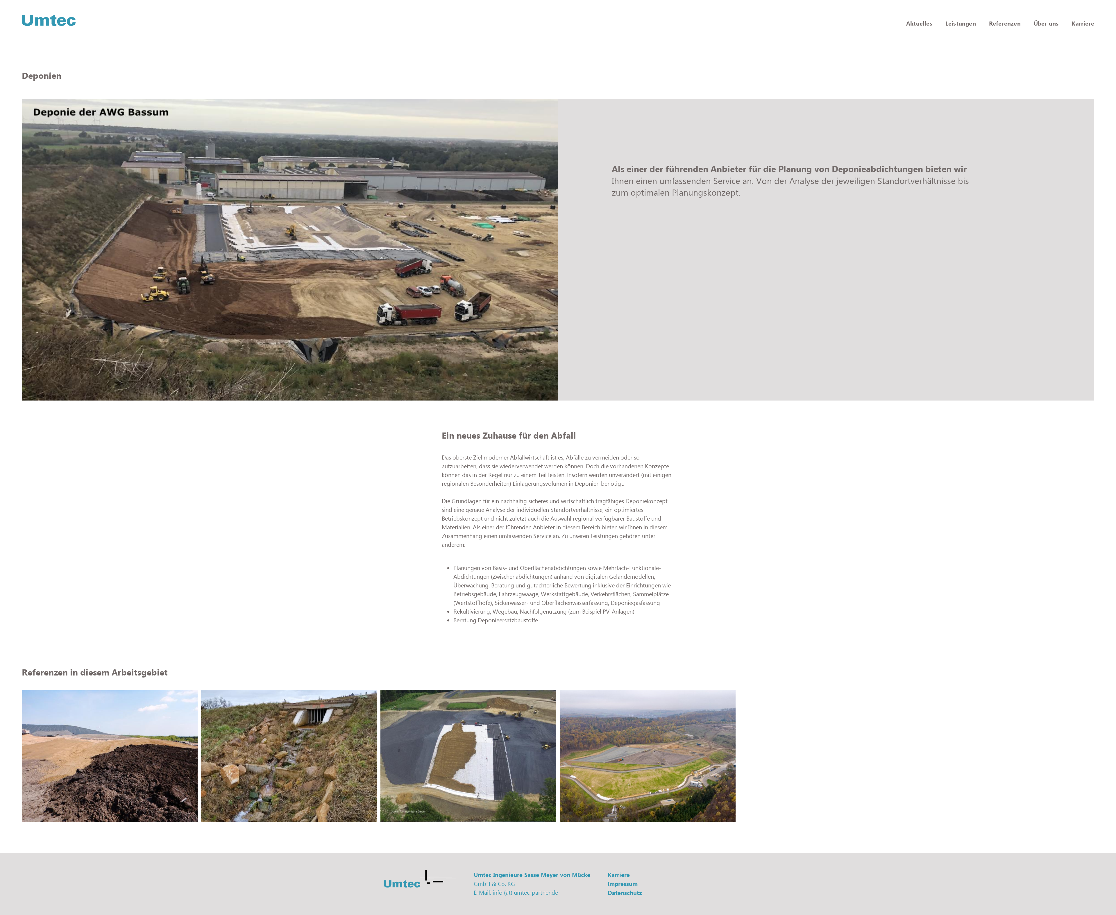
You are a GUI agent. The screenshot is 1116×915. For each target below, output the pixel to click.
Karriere (1083, 23)
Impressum (623, 883)
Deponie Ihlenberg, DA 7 (60, 806)
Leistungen (960, 23)
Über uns (1046, 23)
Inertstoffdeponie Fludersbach (605, 806)
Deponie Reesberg (230, 806)
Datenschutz (625, 892)
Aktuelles (919, 23)
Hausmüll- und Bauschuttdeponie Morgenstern (449, 806)
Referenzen (1005, 23)
